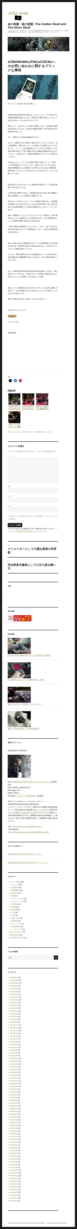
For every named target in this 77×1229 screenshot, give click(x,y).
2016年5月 (14, 1190)
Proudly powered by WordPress (57, 1223)
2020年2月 (14, 1078)
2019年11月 (14, 1083)
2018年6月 (14, 1120)
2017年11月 (14, 1139)
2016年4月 (14, 1192)
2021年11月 (14, 1044)
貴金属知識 (16, 890)
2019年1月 (13, 1103)
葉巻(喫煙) (16, 926)
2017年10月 (14, 1142)
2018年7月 (14, 1117)
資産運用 (15, 921)
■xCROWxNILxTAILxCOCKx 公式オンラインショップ (28, 863)
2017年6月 (14, 1153)
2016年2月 (14, 1198)
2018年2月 (14, 1131)
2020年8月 (14, 1067)
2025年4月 (14, 991)
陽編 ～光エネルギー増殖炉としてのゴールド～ (25, 704)
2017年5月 (14, 1156)
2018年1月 (13, 1134)
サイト (10, 506)
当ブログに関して (16, 932)
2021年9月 (14, 1050)
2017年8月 (14, 1148)
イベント (15, 885)
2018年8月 (14, 1114)
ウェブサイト (49, 432)
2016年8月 (14, 1181)
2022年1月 (14, 1042)
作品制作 (15, 904)
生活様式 (13, 910)
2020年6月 (14, 1070)
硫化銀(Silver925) (29, 813)
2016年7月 (14, 1184)
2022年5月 (14, 1036)
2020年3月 (14, 1075)
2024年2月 (14, 1008)
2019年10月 (14, 1086)
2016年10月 (14, 1176)
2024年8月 (14, 1003)
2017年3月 (13, 1162)
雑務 (42, 432)
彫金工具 (15, 893)
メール (10, 496)
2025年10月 (14, 983)
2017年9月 (14, 1145)
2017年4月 (14, 1159)
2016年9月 (14, 1178)
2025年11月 (14, 980)
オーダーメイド (17, 899)
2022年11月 (14, 1028)
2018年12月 (14, 1106)
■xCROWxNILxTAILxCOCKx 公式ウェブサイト (25, 854)
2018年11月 (14, 1109)
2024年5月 (14, 1005)
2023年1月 (14, 1022)
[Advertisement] (33, 354)
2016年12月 (14, 1170)
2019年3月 (14, 1097)
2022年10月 (14, 1030)
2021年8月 (14, 1053)
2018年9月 (14, 1111)
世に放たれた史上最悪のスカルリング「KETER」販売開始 (29, 655)
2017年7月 (13, 1150)
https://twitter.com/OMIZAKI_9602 (27, 826)
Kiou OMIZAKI (15, 432)
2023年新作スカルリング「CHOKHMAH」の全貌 (26, 680)
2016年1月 (13, 1201)
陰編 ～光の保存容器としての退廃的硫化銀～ (24, 729)
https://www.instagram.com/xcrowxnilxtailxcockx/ (28, 832)
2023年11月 (14, 1011)
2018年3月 (14, 1128)
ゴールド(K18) (42, 810)
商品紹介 (15, 887)
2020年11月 (14, 1061)
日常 (13, 912)
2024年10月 (14, 1000)
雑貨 (13, 896)
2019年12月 (14, 1081)
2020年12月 (14, 1058)
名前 (9, 486)
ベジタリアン (16, 929)
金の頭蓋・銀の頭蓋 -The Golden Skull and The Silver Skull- (26, 1223)
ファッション (16, 924)
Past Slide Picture (16, 938)
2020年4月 (14, 1072)
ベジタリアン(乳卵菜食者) (25, 796)
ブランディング (17, 901)
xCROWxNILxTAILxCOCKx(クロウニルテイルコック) (32, 782)
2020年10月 (14, 1064)
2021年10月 (14, 1047)
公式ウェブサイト (40, 115)
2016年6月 (14, 1187)
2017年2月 (14, 1164)
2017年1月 (13, 1167)
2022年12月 (14, 1025)
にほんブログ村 (13, 322)
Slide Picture (15, 935)
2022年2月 (14, 1039)
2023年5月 (14, 1019)
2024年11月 (14, 997)
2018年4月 (14, 1125)
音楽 (13, 915)
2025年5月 (14, 989)
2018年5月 (14, 1123)
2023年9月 (14, 1014)
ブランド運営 (36, 432)
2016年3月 (14, 1195)
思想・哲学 (16, 918)
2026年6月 (14, 977)
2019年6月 (14, 1089)
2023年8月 (14, 1017)
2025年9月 (14, 986)
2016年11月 (14, 1173)
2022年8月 (14, 1033)
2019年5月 (14, 1092)
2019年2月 (14, 1100)
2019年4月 (14, 1095)
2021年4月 (14, 1056)
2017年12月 (14, 1137)
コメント (11, 456)
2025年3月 (14, 994)
